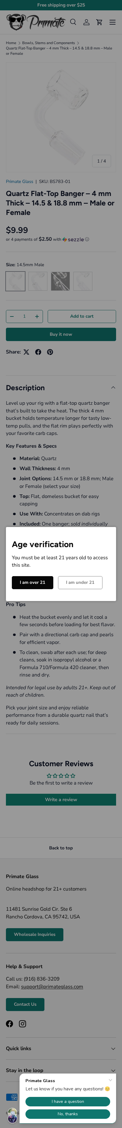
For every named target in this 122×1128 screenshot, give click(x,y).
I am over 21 (32, 582)
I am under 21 (80, 582)
